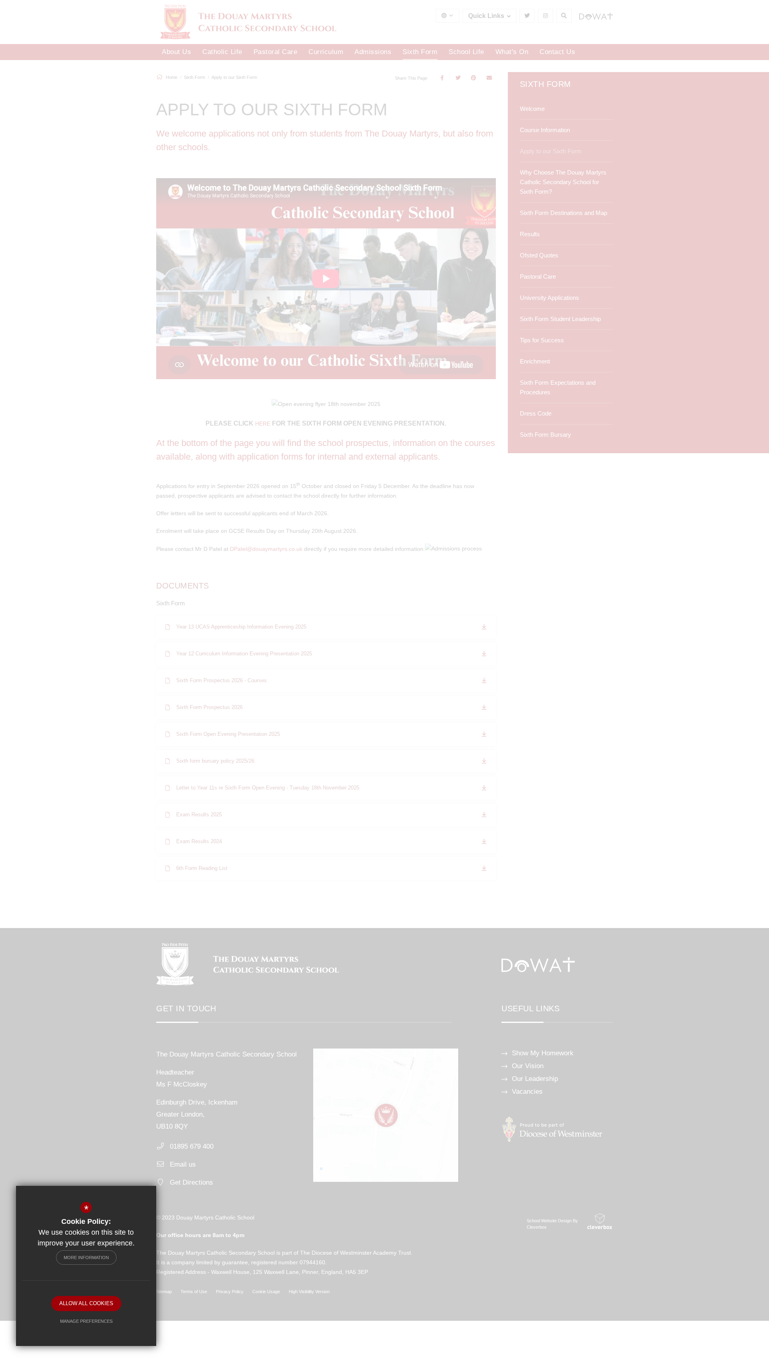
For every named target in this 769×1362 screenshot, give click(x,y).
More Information (86, 1257)
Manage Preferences (86, 1321)
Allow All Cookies (86, 1303)
